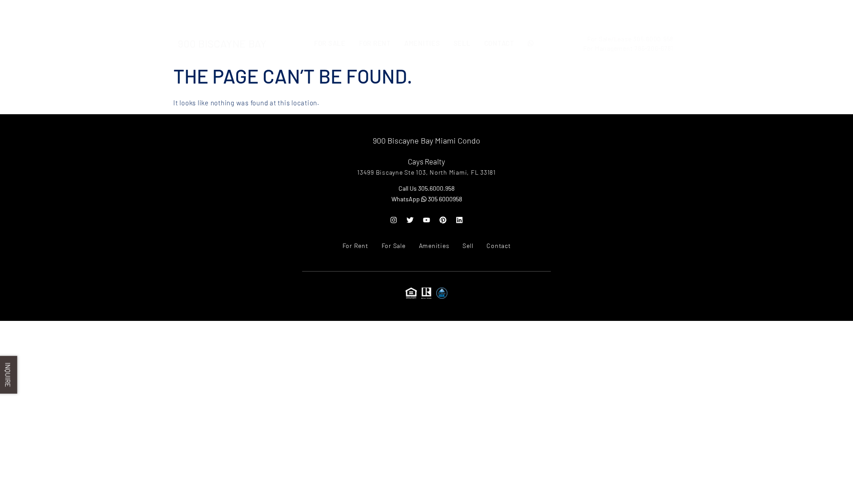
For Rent (375, 14)
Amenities (422, 14)
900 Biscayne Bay (222, 14)
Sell (462, 14)
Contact (499, 14)
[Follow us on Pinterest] (443, 220)
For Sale (330, 14)
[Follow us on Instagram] (394, 220)
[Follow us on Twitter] (410, 220)
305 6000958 (444, 199)
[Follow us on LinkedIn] (459, 220)
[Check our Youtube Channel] (426, 220)
